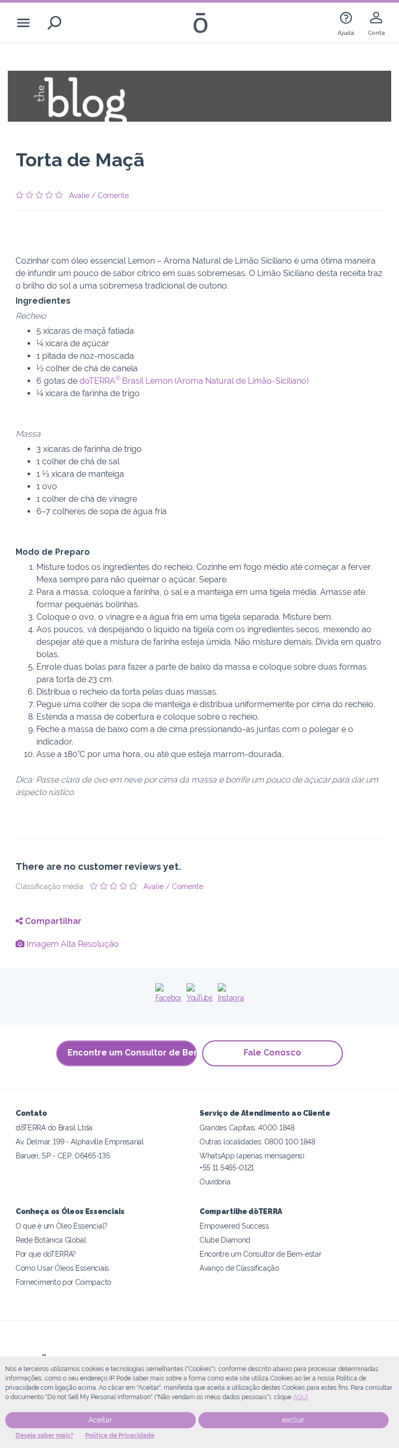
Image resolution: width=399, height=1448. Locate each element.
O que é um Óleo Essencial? (62, 1225)
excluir (293, 1420)
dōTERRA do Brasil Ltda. (55, 1127)
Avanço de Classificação (239, 1267)
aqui (300, 1397)
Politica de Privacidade (119, 1435)
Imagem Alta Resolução (71, 944)
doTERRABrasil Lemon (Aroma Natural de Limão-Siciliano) (194, 381)
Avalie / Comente (99, 195)
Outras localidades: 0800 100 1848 (257, 1141)
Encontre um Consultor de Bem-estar (132, 1053)
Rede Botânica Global (51, 1239)
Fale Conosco (272, 1053)
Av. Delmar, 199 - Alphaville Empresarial (80, 1141)
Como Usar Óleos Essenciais (62, 1267)
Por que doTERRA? (46, 1253)
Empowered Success (234, 1225)
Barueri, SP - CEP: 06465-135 (63, 1155)
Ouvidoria (215, 1181)
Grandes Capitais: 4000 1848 (247, 1127)
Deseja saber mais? (44, 1435)
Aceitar (100, 1420)
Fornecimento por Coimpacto (63, 1281)
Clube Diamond (225, 1239)
